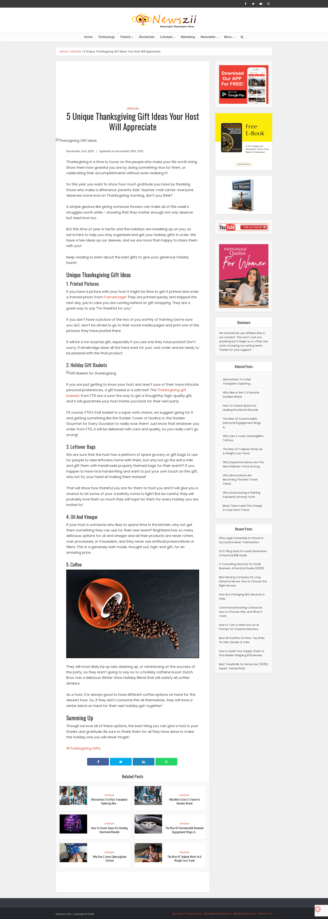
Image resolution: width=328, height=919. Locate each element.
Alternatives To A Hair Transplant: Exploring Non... (109, 801)
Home (88, 37)
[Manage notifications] (318, 909)
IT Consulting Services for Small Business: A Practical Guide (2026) (241, 566)
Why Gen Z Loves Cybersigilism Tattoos (109, 858)
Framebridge (114, 297)
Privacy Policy (193, 913)
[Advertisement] (133, 80)
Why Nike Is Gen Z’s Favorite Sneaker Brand (184, 801)
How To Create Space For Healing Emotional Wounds (109, 830)
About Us (177, 913)
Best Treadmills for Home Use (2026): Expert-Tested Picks (243, 666)
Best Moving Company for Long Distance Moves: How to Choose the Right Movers (243, 581)
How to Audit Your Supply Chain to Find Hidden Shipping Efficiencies (241, 653)
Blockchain (147, 37)
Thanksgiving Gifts (85, 748)
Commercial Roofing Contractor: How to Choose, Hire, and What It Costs (241, 612)
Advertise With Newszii (217, 913)
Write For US (265, 913)
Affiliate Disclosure (244, 913)
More (228, 37)
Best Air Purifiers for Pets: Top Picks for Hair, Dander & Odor (242, 640)
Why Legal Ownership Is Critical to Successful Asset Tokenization (241, 540)
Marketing (188, 37)
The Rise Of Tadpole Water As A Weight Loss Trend (184, 858)
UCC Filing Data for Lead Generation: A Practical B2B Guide (243, 553)
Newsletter (208, 37)
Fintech (125, 37)
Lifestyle (166, 37)
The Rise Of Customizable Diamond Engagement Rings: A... (184, 830)
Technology (106, 37)
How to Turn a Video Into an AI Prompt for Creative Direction (239, 627)
